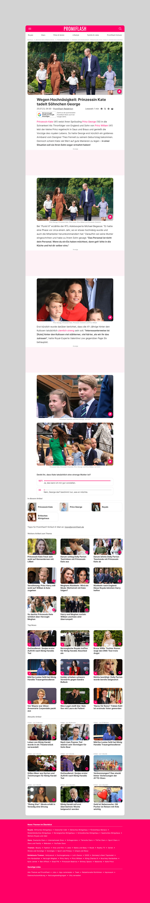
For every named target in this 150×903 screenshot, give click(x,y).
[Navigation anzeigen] (30, 29)
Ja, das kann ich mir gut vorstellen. (60, 483)
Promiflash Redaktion (63, 108)
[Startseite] (75, 28)
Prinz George (89, 121)
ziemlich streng (66, 330)
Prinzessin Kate (45, 121)
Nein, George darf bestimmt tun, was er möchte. (66, 492)
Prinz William (101, 125)
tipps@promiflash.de (74, 527)
